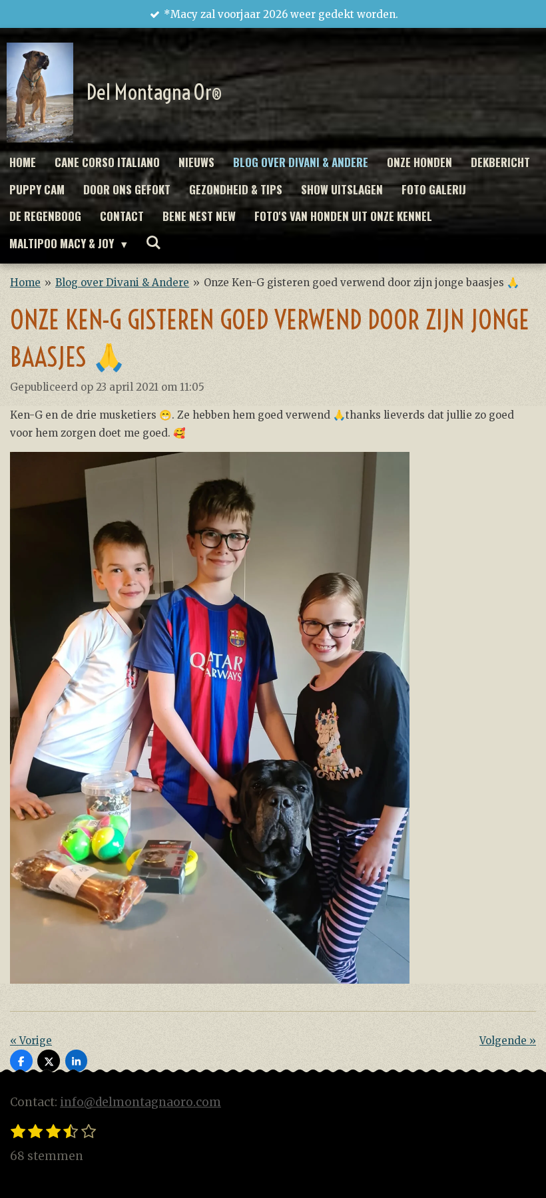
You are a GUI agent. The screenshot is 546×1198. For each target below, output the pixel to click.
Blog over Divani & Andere (122, 282)
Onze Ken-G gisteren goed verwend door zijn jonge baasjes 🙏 (361, 282)
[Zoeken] (153, 242)
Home (25, 282)
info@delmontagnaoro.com (140, 1102)
